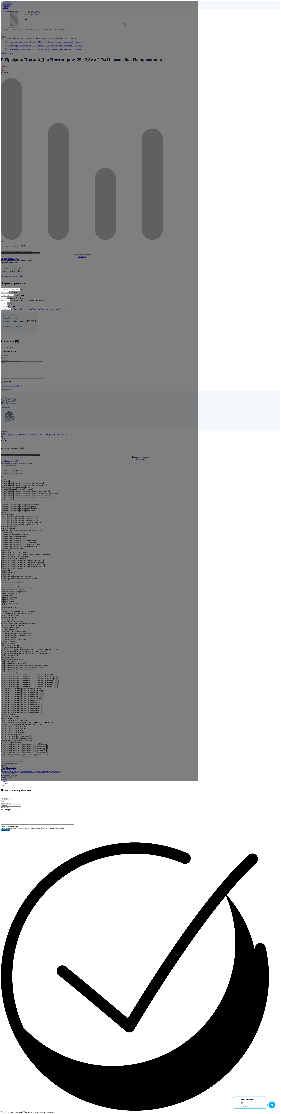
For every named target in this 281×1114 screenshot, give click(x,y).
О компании (5, 782)
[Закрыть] (2, 795)
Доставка (4, 783)
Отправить (5, 830)
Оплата (3, 785)
